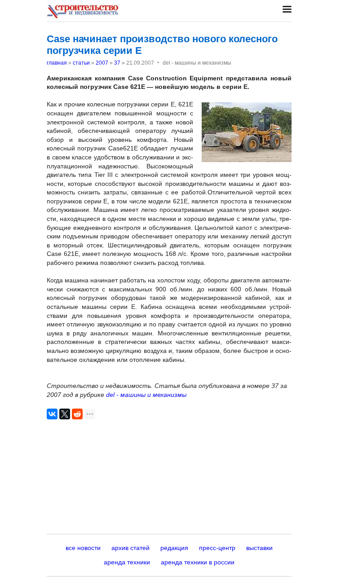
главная (57, 63)
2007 (102, 63)
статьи (81, 63)
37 (117, 63)
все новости (83, 547)
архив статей (130, 547)
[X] (64, 414)
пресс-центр (217, 547)
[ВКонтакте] (52, 414)
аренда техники (127, 562)
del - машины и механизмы (146, 394)
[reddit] (77, 414)
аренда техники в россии (197, 562)
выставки (259, 547)
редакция (174, 547)
